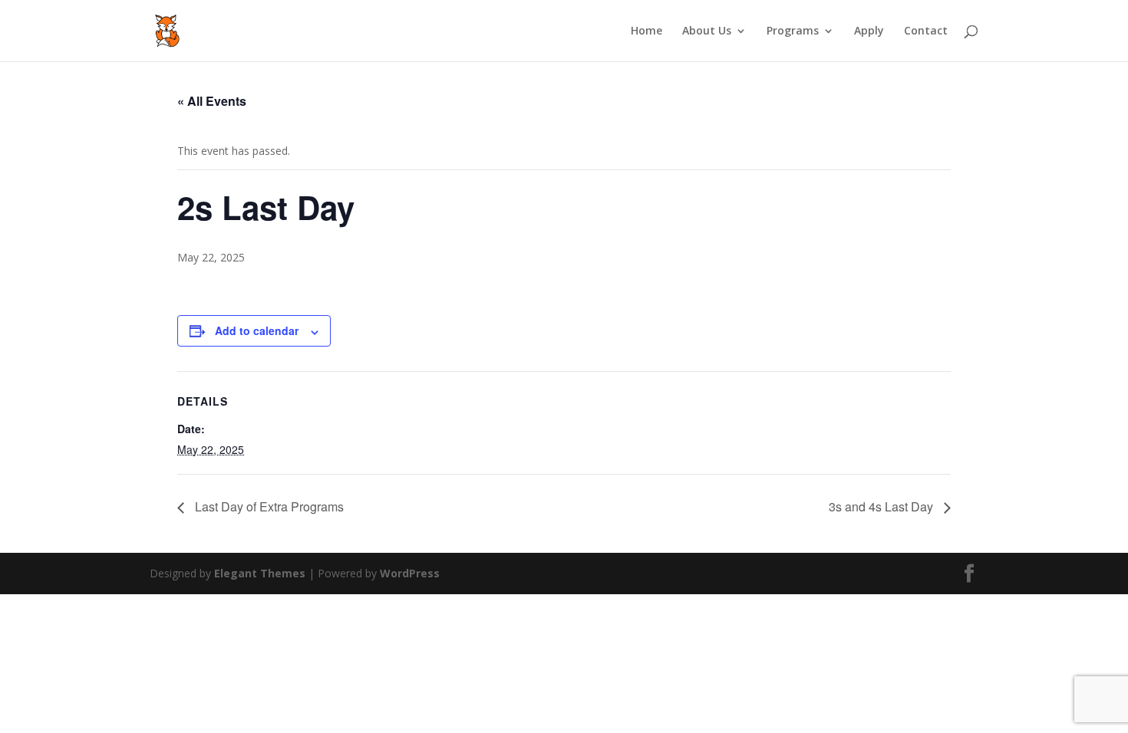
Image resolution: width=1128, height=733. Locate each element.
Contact (926, 31)
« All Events (211, 101)
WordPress (410, 573)
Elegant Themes (259, 573)
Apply (869, 31)
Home (646, 31)
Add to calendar (256, 330)
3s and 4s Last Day (882, 506)
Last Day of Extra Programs (268, 506)
